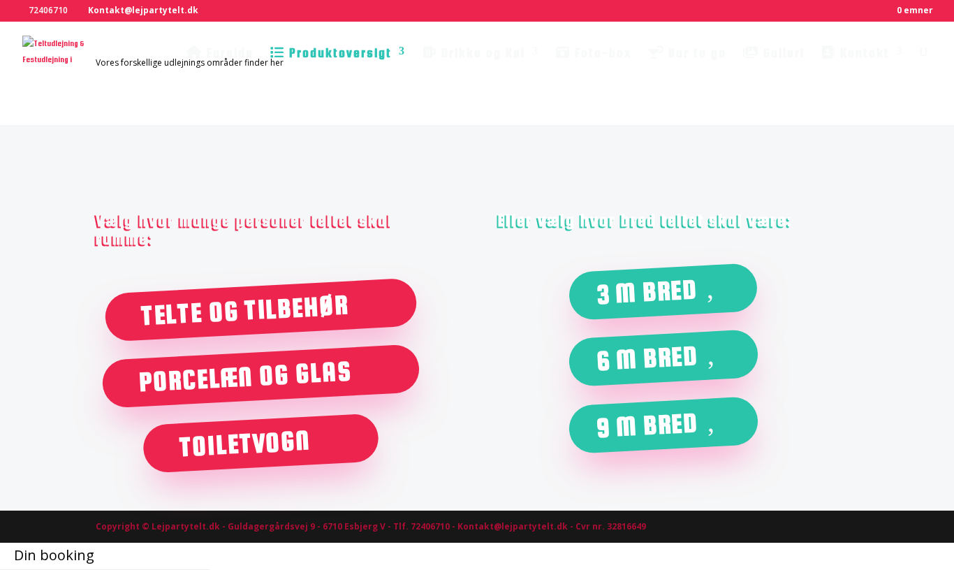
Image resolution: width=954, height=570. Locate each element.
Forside (228, 53)
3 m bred (647, 291)
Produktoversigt (338, 53)
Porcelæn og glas (244, 376)
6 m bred (647, 359)
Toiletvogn (245, 443)
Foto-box (601, 53)
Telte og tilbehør (244, 309)
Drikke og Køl (481, 53)
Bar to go (695, 53)
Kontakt (863, 53)
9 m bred (647, 425)
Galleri (782, 53)
